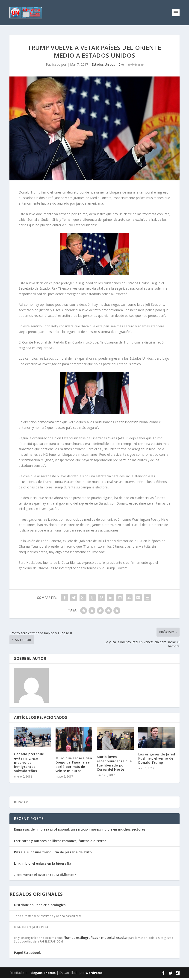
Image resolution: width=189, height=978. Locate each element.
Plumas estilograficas (80, 937)
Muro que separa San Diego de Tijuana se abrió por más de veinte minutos (74, 764)
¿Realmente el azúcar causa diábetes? (45, 874)
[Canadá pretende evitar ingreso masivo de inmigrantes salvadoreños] (32, 737)
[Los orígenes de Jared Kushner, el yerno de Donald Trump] (156, 737)
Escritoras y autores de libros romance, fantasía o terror (60, 841)
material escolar (114, 937)
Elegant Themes (43, 973)
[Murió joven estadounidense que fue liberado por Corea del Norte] (115, 738)
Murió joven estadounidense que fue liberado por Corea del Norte (114, 763)
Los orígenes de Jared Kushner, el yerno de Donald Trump (156, 758)
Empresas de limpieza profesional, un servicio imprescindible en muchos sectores (79, 829)
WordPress (94, 973)
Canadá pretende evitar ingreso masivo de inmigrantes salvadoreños (29, 762)
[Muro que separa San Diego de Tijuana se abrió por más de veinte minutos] (74, 739)
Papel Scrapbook (27, 952)
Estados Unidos (103, 64)
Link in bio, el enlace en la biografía (42, 863)
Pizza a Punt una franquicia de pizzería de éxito (53, 852)
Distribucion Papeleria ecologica (40, 905)
